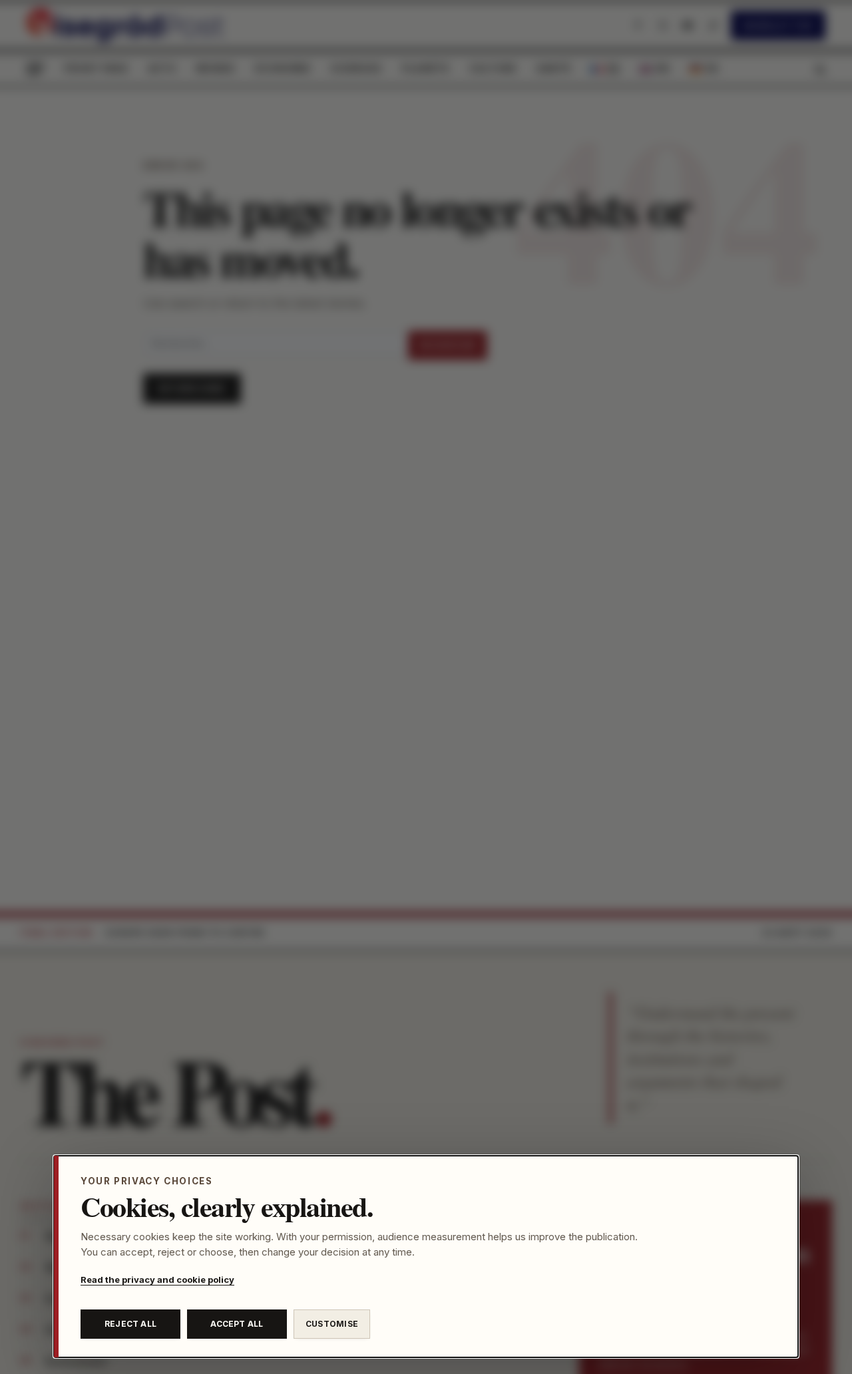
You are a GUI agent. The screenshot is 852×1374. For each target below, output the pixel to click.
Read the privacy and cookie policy (157, 1279)
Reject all (130, 1324)
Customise (332, 1324)
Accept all (236, 1324)
